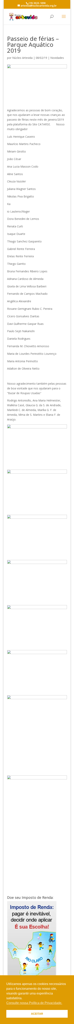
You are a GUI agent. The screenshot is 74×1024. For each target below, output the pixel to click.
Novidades (57, 58)
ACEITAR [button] (37, 1013)
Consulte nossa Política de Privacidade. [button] (34, 1003)
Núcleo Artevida (22, 58)
